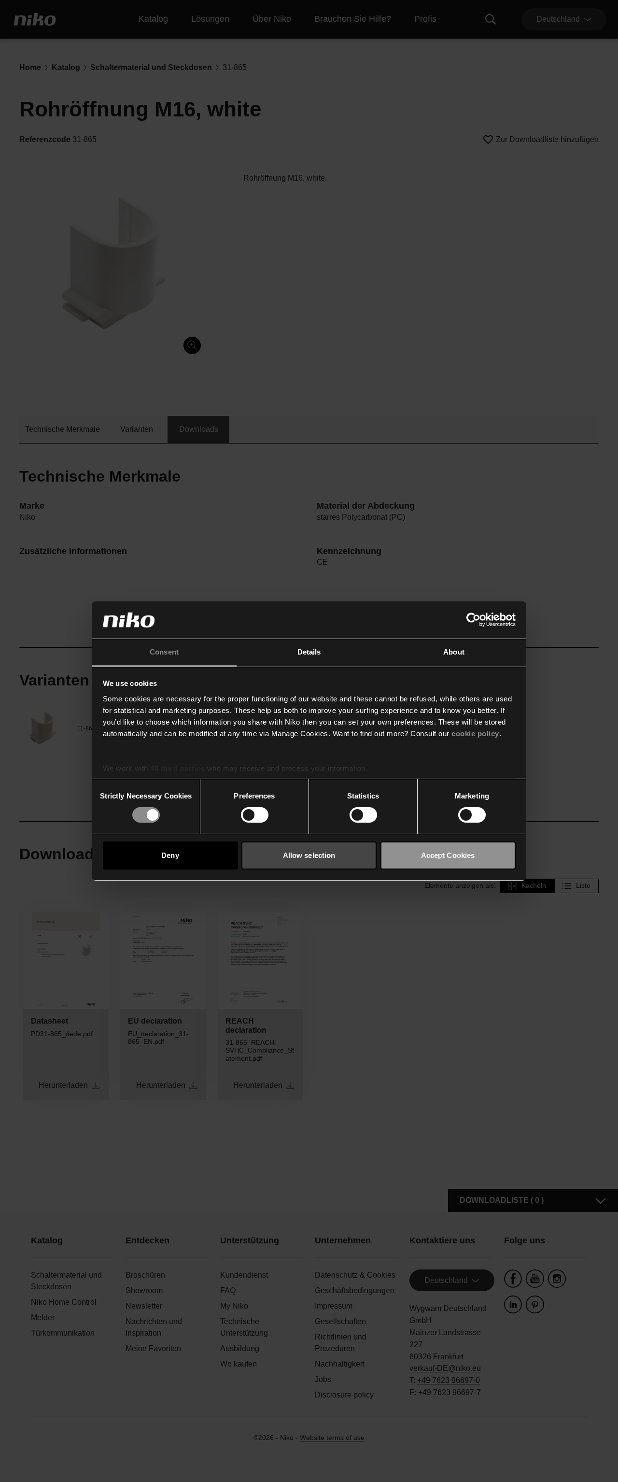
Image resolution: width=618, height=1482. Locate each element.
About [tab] (453, 652)
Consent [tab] (164, 652)
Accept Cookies (448, 855)
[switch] (254, 815)
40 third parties (177, 768)
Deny (170, 855)
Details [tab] (309, 652)
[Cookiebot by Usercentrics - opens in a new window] (473, 620)
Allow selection (309, 855)
